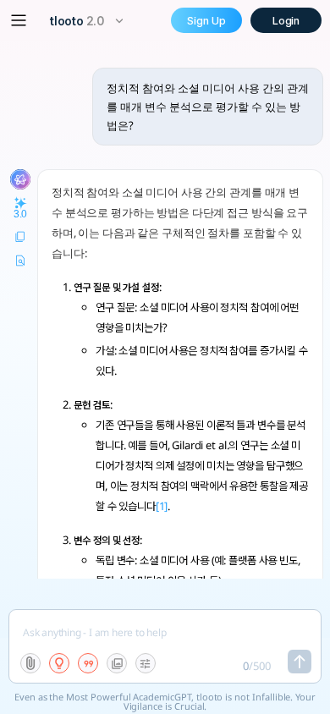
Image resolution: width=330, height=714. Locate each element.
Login (286, 20)
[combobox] (88, 20)
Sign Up (206, 20)
